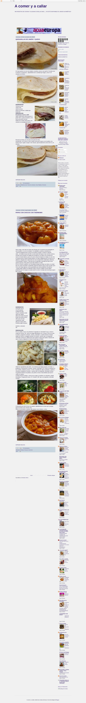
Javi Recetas (62, 359)
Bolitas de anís (62, 576)
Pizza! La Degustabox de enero (67, 465)
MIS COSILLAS (62, 427)
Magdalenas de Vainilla (67, 663)
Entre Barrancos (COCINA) (63, 601)
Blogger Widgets (66, 144)
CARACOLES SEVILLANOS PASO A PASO (67, 88)
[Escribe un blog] (18, 183)
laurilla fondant (62, 462)
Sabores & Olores (63, 446)
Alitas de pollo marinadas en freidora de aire (67, 339)
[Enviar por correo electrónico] (16, 183)
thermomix (30, 449)
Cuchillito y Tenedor (63, 350)
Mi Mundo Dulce (63, 408)
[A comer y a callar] (58, 50)
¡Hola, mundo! (62, 321)
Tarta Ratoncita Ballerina (66, 594)
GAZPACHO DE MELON (67, 570)
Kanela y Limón (62, 373)
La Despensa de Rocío (62, 633)
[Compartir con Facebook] (20, 183)
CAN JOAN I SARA (63, 290)
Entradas (62, 149)
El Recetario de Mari (63, 403)
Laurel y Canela (62, 382)
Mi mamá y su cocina (64, 481)
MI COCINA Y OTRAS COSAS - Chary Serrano (64, 670)
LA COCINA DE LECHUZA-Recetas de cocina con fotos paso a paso (63, 531)
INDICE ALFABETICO (62, 56)
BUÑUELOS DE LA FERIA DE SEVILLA (67, 132)
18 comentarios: (26, 448)
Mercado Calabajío (63, 191)
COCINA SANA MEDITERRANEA (63, 233)
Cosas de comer (63, 540)
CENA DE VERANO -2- (66, 226)
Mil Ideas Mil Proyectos (62, 202)
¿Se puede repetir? (63, 550)
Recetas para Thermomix (62, 186)
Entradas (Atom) (25, 477)
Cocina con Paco (63, 335)
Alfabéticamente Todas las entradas (28, 184)
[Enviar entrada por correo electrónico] (20, 186)
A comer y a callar (61, 49)
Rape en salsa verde (66, 384)
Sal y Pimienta (62, 661)
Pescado (26, 449)
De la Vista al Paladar (64, 417)
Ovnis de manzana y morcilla (67, 635)
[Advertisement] (35, 199)
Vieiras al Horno (62, 360)
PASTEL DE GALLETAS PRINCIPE (67, 627)
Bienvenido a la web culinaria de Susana (63, 320)
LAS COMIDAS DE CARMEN (63, 325)
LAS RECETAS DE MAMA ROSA (63, 472)
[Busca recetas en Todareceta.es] (63, 688)
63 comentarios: (26, 183)
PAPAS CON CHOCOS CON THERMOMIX (29, 212)
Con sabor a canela (63, 558)
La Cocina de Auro (63, 252)
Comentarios (62, 151)
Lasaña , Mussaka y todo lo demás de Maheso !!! (67, 476)
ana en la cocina (62, 676)
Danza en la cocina (63, 437)
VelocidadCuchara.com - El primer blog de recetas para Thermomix (64, 682)
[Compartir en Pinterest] (21, 183)
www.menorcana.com (63, 677)
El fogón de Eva (62, 567)
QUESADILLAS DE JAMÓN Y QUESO (28, 39)
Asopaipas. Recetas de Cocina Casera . (63, 364)
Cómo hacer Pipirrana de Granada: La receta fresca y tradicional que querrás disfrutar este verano (64, 314)
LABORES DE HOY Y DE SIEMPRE (64, 243)
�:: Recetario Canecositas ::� (63, 345)
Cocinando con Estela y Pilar (64, 259)
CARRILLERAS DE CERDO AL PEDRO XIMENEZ (67, 274)
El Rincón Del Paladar (64, 652)
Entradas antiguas (51, 475)
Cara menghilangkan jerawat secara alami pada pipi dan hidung (63, 587)
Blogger (57, 699)
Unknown (61, 157)
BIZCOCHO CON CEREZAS (67, 513)
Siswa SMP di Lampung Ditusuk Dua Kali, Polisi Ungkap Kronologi (64, 254)
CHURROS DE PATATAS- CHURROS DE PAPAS (67, 80)
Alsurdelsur (62, 214)
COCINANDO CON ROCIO (63, 614)
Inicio (31, 475)
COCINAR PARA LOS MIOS (64, 510)
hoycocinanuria (62, 585)
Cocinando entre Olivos (63, 310)
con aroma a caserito (64, 642)
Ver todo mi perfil (61, 159)
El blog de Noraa (63, 591)
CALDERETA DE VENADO (67, 73)
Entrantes (44, 184)
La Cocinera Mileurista (62, 501)
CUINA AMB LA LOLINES (62, 223)
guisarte (61, 490)
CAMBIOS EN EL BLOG (64, 672)
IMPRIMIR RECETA (20, 179)
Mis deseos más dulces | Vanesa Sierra (62, 457)
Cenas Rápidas (39, 184)
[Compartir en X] (19, 183)
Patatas (22, 449)
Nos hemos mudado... (63, 459)
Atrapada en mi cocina (62, 280)
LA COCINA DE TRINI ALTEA (64, 392)
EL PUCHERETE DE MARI (63, 520)
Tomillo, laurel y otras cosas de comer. (64, 300)
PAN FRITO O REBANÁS (62, 270)
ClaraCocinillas (62, 623)
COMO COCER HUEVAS (66, 117)
